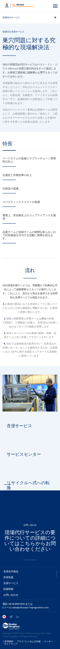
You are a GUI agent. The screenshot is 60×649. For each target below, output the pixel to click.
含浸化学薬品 (10, 571)
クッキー (48, 641)
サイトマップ (10, 644)
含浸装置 (8, 577)
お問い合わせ (10, 595)
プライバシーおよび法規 (29, 641)
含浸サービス (10, 583)
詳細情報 (8, 589)
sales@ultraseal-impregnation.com (30, 607)
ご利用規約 (7, 641)
